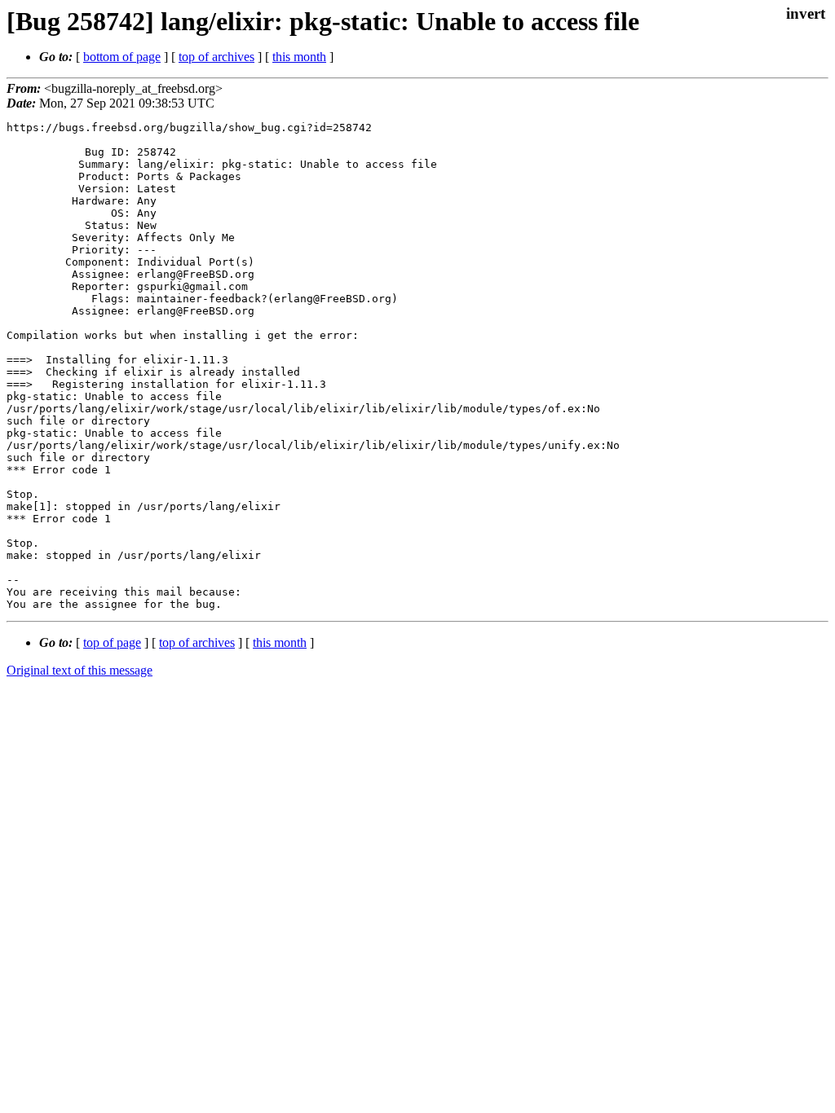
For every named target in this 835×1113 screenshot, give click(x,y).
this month (299, 57)
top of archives (216, 57)
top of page (112, 642)
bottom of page (122, 57)
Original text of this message (79, 670)
